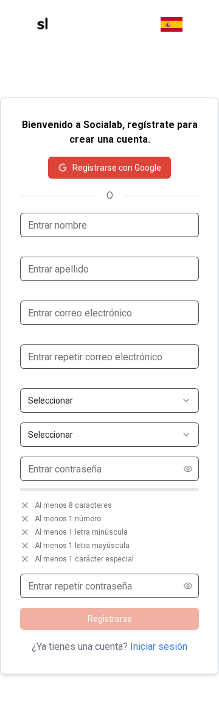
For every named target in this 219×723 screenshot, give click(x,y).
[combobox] (109, 400)
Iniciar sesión (158, 646)
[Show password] (188, 469)
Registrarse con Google (116, 168)
